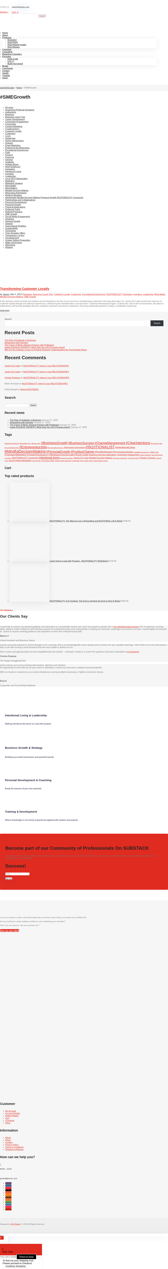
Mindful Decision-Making (16, 190)
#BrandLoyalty (36, 443)
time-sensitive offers (86, 461)
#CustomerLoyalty (156, 443)
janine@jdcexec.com (20, 7)
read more (4, 310)
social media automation (20, 460)
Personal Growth (13, 205)
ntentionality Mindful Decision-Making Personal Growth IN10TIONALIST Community (44, 197)
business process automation (102, 455)
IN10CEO (12, 40)
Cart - (15, 12)
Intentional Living (13, 171)
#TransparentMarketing (15, 455)
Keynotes (6, 56)
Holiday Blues (11, 164)
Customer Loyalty (13, 131)
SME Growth (11, 214)
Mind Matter (10, 186)
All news (9, 107)
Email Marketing (12, 145)
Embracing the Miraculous (17, 148)
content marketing (145, 455)
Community (7, 68)
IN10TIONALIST (13, 167)
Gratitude (9, 162)
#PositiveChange (82, 451)
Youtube (6, 75)
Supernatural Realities (15, 226)
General (9, 160)
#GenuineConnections (74, 447)
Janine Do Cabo (12, 366)
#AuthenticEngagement (12, 443)
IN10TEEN (12, 42)
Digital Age (10, 138)
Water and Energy (13, 243)
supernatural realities (47, 461)
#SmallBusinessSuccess (141, 452)
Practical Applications (15, 207)
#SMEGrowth (154, 452)
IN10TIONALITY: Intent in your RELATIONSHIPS (46, 366)
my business (133, 652)
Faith (7, 152)
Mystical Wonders (13, 195)
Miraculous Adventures (16, 193)
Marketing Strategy (14, 183)
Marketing (9, 181)
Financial (9, 157)
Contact (5, 71)
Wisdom (9, 247)
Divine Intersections (14, 141)
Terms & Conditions (14, 1147)
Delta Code (12, 59)
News (8, 1140)
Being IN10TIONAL (30, 389)
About (5, 35)
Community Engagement (16, 122)
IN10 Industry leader (16, 45)
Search (8, 319)
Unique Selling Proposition (17, 240)
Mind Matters (11, 188)
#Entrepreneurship (33, 447)
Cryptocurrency (12, 129)
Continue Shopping (16, 1266)
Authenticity (10, 112)
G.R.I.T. (10, 61)
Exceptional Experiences (16, 150)
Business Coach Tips (15, 117)
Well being (10, 245)
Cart (7, 1118)
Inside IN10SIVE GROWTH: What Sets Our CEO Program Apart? (35, 347)
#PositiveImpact (103, 451)
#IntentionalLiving (125, 447)
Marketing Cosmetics (12, 54)
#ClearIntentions (138, 443)
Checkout (9, 1120)
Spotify (5, 73)
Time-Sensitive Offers (15, 233)
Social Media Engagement (17, 216)
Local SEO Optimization (16, 179)
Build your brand (15, 64)
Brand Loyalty (82, 455)
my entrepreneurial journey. (126, 627)
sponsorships (36, 461)
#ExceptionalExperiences (55, 448)
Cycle (8, 136)
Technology (10, 231)
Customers (10, 133)
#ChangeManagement (110, 443)
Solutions (9, 219)
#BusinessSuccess (81, 443)
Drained (9, 143)
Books (5, 66)
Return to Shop (26, 1257)
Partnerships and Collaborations (20, 200)
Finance (9, 155)
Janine (6, 294)
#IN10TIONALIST (100, 447)
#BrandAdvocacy (25, 443)
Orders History (12, 1116)
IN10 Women (13, 47)
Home (5, 33)
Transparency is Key (14, 235)
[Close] (1, 1235)
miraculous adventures (120, 458)
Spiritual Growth (12, 221)
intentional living (49, 457)
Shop (7, 1123)
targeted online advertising (63, 461)
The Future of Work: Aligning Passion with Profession (29, 345)
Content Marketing (13, 126)
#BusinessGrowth (54, 443)
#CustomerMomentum (12, 448)
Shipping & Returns (14, 1149)
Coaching (6, 49)
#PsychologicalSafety (123, 452)
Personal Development (16, 202)
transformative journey (101, 461)
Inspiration (10, 169)
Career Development (15, 119)
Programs (6, 37)
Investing (9, 174)
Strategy (9, 224)
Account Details (12, 1113)
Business (9, 115)
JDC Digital (15, 1224)
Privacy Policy (12, 1145)
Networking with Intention (16, 343)
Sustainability (11, 228)
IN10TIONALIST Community (25, 458)
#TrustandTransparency (38, 455)
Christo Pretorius (12, 378)
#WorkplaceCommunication (62, 455)
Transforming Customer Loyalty (24, 288)
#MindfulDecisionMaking (25, 451)
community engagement (128, 455)
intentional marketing (66, 458)
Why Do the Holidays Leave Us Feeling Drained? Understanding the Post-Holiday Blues (46, 350)
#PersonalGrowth (58, 451)
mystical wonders (133, 458)
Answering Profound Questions (19, 110)
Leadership (10, 176)
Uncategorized (12, 238)
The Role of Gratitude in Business (20, 340)
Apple (5, 78)
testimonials (76, 461)
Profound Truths (12, 209)
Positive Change (147, 458)
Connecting (10, 124)
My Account (10, 1111)
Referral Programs (13, 212)
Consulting (7, 52)
